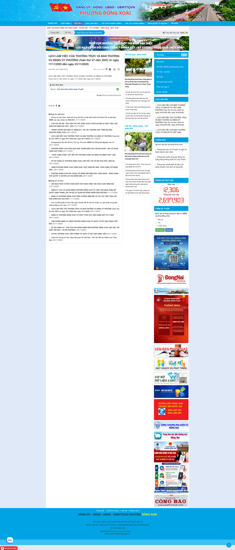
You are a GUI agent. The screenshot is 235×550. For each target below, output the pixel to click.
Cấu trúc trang (112, 510)
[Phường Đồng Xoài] (61, 10)
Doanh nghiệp (162, 92)
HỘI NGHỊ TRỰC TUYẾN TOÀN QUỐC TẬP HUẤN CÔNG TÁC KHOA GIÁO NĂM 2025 (82, 184)
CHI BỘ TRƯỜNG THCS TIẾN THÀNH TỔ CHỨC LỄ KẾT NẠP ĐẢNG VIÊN (78, 234)
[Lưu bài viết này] (119, 69)
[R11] (171, 391)
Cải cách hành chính (111, 23)
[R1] (171, 290)
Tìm (184, 55)
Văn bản (160, 77)
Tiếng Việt (173, 1)
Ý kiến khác (162, 225)
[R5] (171, 350)
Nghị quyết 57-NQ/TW (157, 23)
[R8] (171, 364)
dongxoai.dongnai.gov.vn (121, 531)
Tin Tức (77, 23)
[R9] (171, 377)
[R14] (171, 425)
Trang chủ (52, 23)
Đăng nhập (134, 510)
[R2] (171, 500)
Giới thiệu (65, 23)
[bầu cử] (171, 467)
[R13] (171, 409)
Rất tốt (160, 219)
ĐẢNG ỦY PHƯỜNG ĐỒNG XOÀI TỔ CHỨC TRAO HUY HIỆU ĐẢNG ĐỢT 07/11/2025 (82, 215)
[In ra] (114, 69)
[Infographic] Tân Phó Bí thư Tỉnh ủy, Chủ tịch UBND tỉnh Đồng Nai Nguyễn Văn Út (82, 142)
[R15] (171, 435)
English (182, 1)
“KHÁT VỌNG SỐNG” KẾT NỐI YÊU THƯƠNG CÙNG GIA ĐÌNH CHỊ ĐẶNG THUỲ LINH (83, 155)
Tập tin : (66, 89)
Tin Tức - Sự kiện (163, 71)
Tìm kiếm (174, 23)
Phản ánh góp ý (163, 87)
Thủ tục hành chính (134, 23)
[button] (117, 89)
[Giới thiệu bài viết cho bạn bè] (110, 69)
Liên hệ (124, 510)
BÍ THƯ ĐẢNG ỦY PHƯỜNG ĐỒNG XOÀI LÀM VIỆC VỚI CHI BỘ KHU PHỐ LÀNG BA (83, 161)
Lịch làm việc (91, 23)
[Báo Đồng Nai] (171, 278)
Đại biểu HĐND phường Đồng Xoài (170, 66)
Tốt (159, 222)
